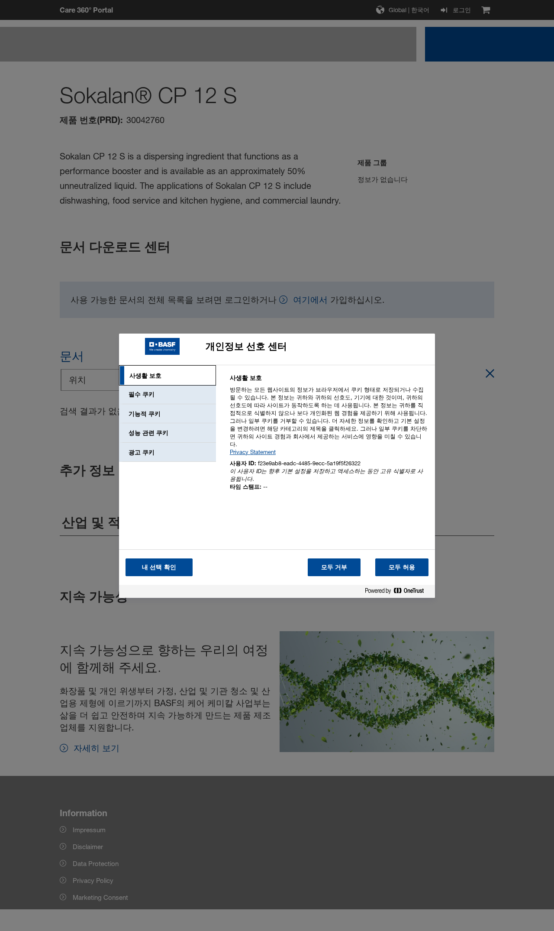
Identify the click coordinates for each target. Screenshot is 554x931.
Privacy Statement (253, 451)
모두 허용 (402, 567)
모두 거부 (334, 567)
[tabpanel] (328, 437)
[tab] (167, 375)
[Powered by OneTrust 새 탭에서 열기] (398, 592)
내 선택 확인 (159, 567)
